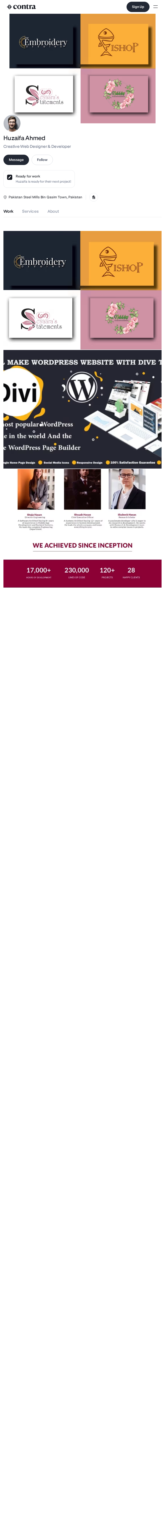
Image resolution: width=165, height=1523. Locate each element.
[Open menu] (155, 7)
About (53, 211)
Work (8, 211)
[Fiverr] (94, 197)
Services (30, 211)
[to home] (21, 6)
